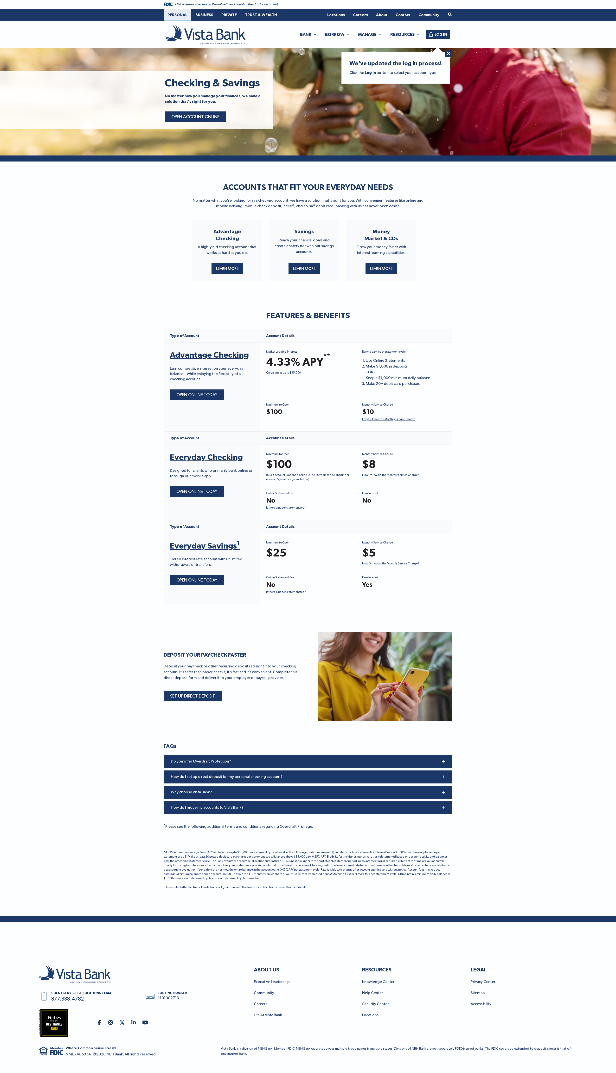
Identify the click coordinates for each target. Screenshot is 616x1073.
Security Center (375, 1004)
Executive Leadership (272, 982)
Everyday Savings (205, 546)
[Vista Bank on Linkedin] (133, 1022)
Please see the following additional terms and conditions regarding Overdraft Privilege (239, 827)
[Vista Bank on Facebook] (99, 1022)
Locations (370, 1015)
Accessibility (481, 1004)
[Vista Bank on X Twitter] (122, 1022)
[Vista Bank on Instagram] (111, 1022)
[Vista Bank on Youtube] (145, 1022)
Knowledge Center (378, 982)
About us (266, 969)
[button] (450, 15)
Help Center (372, 993)
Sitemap (478, 993)
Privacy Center (483, 982)
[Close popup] (448, 53)
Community (264, 993)
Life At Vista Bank (268, 1015)
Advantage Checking (209, 355)
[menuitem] (177, 15)
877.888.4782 (67, 999)
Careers (260, 1004)
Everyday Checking (206, 457)
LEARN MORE (227, 269)
